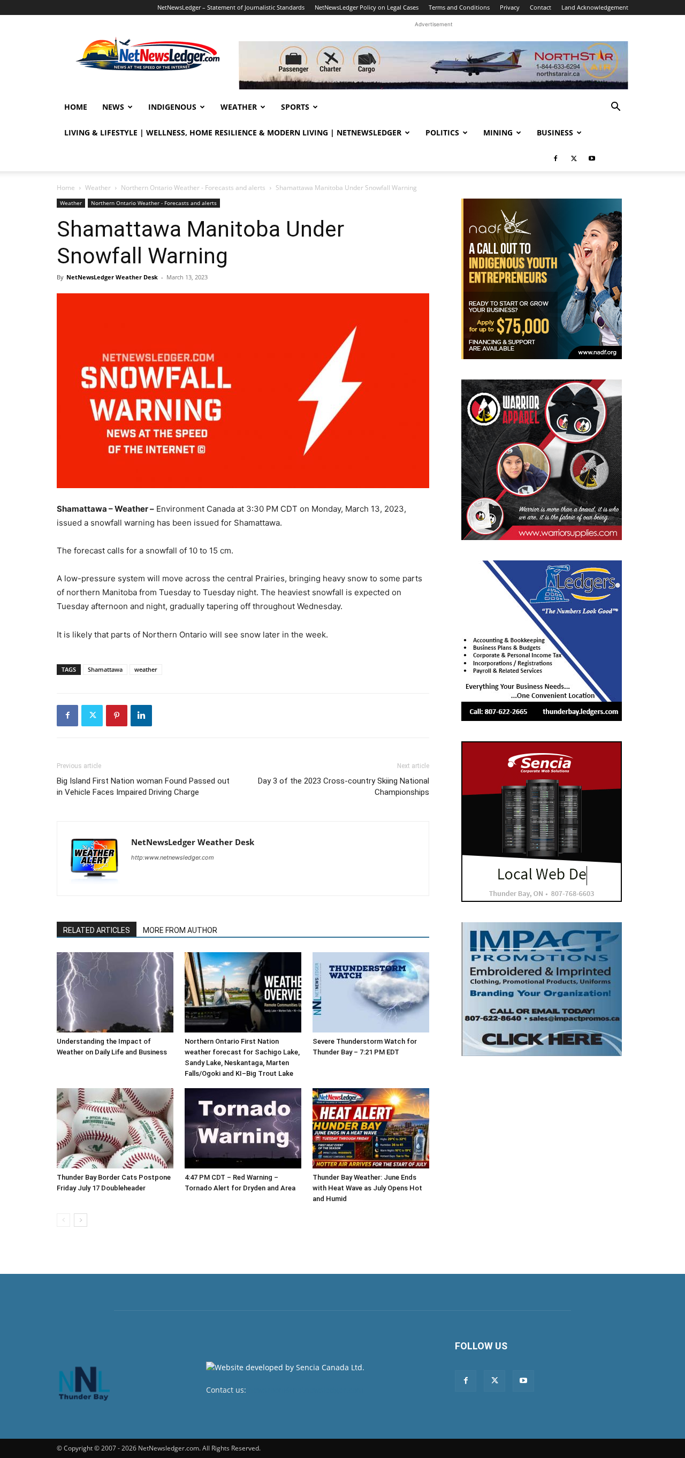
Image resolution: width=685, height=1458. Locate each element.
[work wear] (541, 459)
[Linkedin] (141, 715)
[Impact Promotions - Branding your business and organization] (541, 989)
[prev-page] (63, 1220)
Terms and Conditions (459, 7)
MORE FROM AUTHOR (180, 930)
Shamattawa (105, 669)
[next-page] (80, 1220)
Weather (238, 107)
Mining (498, 132)
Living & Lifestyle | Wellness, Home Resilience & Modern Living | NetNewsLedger (232, 132)
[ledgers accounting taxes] (541, 640)
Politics (442, 132)
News (113, 107)
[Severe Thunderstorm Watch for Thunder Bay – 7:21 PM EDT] (371, 992)
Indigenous (172, 107)
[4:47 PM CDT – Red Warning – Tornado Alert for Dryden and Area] (243, 1128)
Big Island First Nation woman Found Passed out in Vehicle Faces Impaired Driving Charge (143, 786)
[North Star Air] (433, 65)
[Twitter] (574, 158)
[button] (615, 108)
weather (145, 669)
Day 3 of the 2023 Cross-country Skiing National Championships (343, 786)
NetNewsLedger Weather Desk (112, 277)
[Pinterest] (116, 715)
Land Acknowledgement (594, 7)
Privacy (510, 7)
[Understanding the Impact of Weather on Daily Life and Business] (115, 992)
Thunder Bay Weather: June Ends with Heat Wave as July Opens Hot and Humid (367, 1188)
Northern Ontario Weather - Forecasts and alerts (193, 187)
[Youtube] (592, 158)
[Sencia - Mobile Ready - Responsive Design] (541, 821)
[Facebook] (555, 158)
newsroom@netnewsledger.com (305, 1390)
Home (75, 107)
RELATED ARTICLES (96, 930)
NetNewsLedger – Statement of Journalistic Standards (231, 7)
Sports (295, 107)
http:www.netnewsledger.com (172, 857)
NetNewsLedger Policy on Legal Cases (366, 7)
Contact (540, 7)
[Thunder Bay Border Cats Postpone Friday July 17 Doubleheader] (115, 1128)
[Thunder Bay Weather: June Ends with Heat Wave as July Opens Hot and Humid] (371, 1128)
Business (555, 132)
